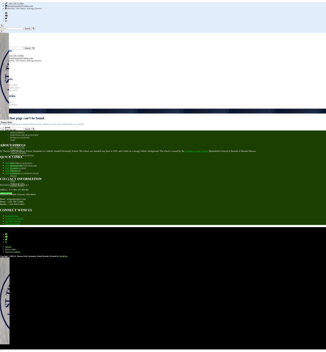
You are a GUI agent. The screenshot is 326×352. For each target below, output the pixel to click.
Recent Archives (12, 223)
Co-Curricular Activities (22, 155)
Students (9, 161)
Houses (13, 176)
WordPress (63, 256)
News (12, 181)
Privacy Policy (10, 249)
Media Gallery (17, 183)
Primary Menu (6, 122)
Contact (9, 189)
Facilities (10, 158)
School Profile (17, 132)
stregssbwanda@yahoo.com (20, 6)
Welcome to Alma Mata (21, 163)
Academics (10, 143)
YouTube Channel (13, 221)
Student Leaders (18, 168)
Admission (14, 145)
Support (8, 247)
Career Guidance (18, 153)
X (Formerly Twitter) (14, 218)
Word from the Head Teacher (24, 135)
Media (8, 178)
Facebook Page (12, 216)
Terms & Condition (12, 252)
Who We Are (10, 130)
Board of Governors (20, 138)
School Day (15, 171)
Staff (12, 140)
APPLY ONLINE (6, 193)
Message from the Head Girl (23, 166)
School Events (17, 186)
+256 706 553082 (15, 3)
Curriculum (16, 150)
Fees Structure (17, 148)
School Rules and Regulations (24, 173)
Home (7, 127)
